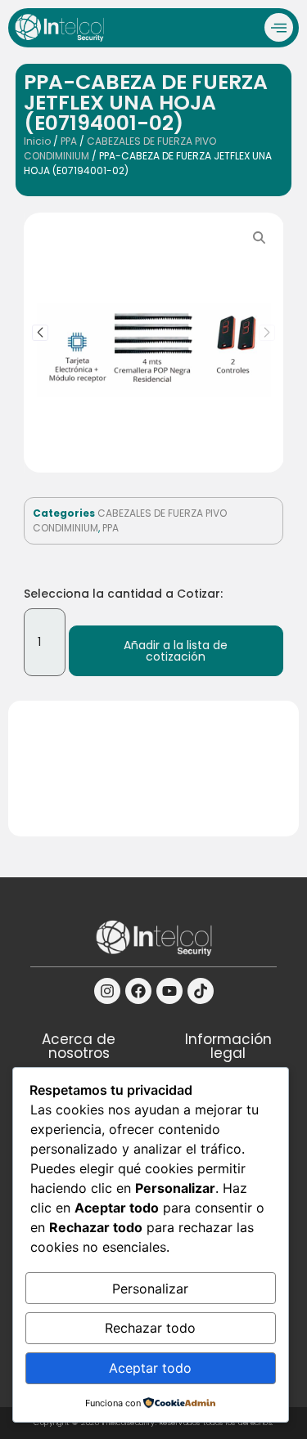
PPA (69, 141)
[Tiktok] (200, 991)
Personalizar (150, 1288)
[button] (40, 333)
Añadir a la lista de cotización (176, 651)
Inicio (37, 141)
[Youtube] (169, 991)
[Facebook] (138, 991)
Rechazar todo (150, 1328)
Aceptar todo (150, 1368)
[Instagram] (107, 991)
